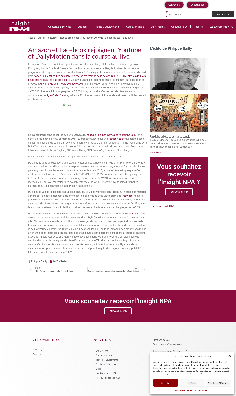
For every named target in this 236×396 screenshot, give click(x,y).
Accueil (32, 37)
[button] (229, 355)
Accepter (165, 383)
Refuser (192, 383)
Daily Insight (158, 26)
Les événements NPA (221, 26)
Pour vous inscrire (179, 191)
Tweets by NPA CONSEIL (164, 205)
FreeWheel (127, 195)
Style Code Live (54, 95)
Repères (198, 26)
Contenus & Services (59, 26)
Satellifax (137, 213)
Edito (41, 37)
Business (82, 26)
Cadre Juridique (135, 26)
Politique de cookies (183, 390)
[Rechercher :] (189, 14)
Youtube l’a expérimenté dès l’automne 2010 (111, 134)
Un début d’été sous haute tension (171, 136)
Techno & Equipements (106, 26)
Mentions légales (201, 390)
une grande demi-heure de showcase (61, 83)
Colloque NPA (179, 26)
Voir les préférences (218, 383)
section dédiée (116, 138)
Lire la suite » (155, 152)
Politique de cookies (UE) (108, 377)
